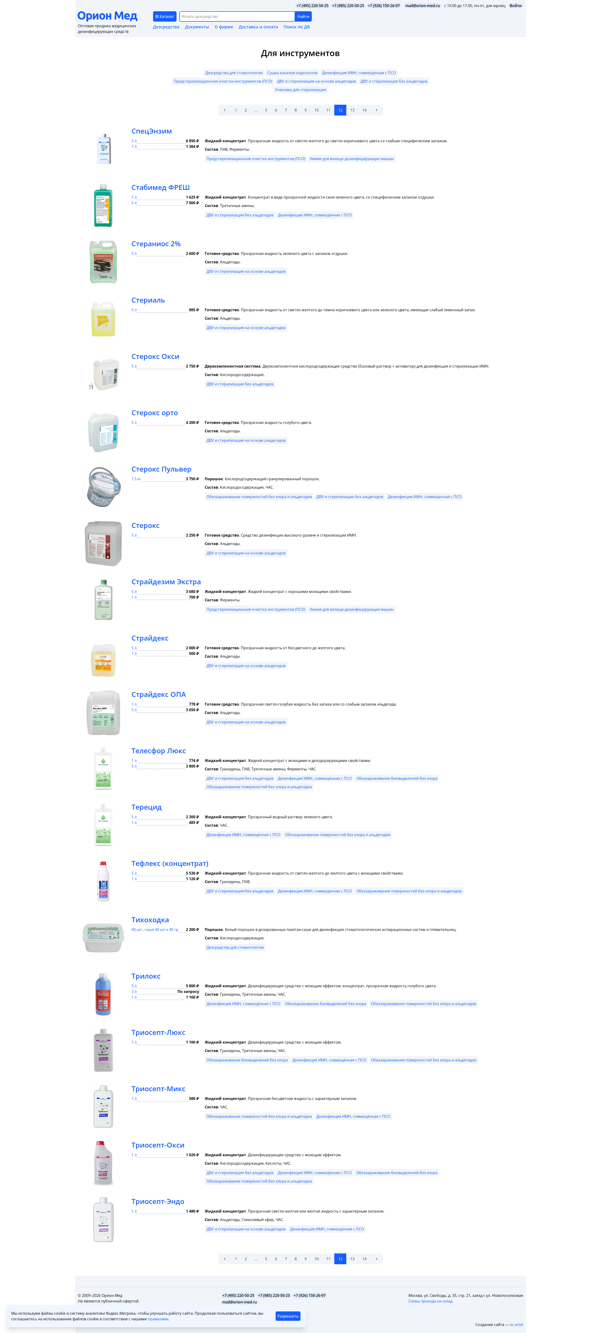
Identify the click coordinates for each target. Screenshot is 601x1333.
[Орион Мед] (115, 16)
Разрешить (288, 1316)
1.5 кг (136, 478)
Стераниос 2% (156, 243)
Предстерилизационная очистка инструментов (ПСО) (223, 81)
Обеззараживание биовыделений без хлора (397, 778)
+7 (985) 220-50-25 (348, 5)
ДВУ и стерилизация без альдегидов (394, 81)
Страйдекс (150, 638)
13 (352, 110)
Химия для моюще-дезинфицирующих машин (352, 158)
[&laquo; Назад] (224, 110)
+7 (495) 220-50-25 (312, 5)
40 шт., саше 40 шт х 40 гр (154, 929)
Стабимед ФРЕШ (160, 187)
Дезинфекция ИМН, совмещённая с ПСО (359, 72)
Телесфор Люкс (158, 750)
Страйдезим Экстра (166, 581)
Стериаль (148, 300)
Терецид (146, 807)
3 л (134, 991)
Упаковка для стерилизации (300, 89)
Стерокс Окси (155, 356)
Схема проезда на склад (430, 1301)
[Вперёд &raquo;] (376, 110)
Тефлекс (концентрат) (169, 863)
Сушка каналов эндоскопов (292, 72)
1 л (134, 146)
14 (364, 110)
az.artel (516, 1324)
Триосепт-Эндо (157, 1201)
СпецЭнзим (151, 131)
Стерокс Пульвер (161, 469)
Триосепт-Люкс (158, 1032)
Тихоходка (150, 919)
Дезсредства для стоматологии (234, 72)
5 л (134, 140)
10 (316, 110)
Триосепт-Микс (158, 1088)
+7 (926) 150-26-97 (384, 5)
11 (328, 110)
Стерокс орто (154, 412)
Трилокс (146, 976)
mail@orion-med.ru (422, 5)
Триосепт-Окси (158, 1145)
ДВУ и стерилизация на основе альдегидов (316, 81)
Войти (516, 5)
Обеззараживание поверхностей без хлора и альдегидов (259, 496)
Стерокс (145, 525)
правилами (158, 1318)
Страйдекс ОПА (158, 694)
